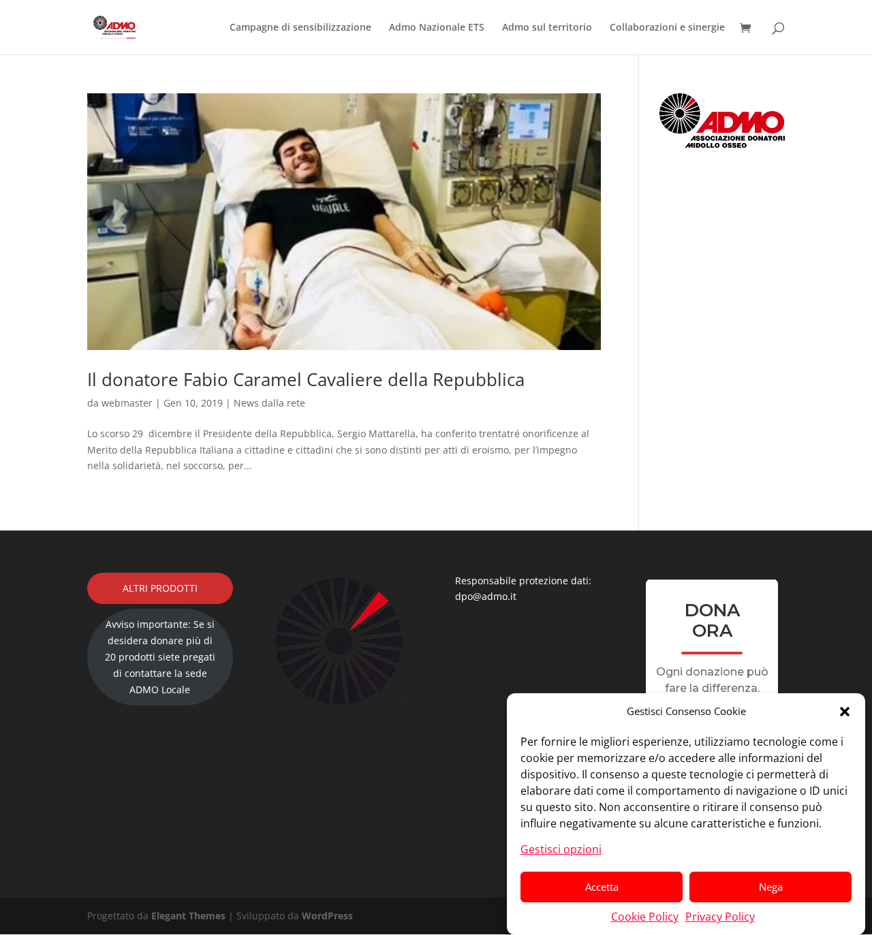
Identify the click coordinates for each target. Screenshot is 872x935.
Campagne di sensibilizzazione (300, 27)
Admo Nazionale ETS (436, 27)
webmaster (127, 402)
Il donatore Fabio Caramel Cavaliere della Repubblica (306, 379)
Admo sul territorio (547, 27)
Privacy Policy (720, 915)
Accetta (602, 886)
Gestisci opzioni (561, 848)
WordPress (327, 915)
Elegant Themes (188, 915)
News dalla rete (269, 402)
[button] (845, 711)
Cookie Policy (645, 915)
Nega (771, 886)
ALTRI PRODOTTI (160, 588)
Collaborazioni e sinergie (667, 27)
